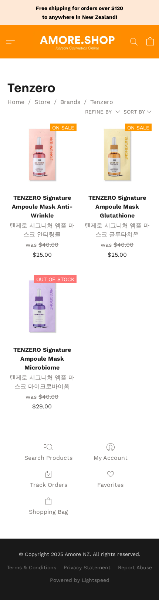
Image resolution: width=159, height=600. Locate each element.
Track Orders (48, 484)
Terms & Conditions (31, 567)
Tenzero (101, 101)
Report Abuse (135, 567)
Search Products (48, 457)
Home (15, 101)
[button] (79, 41)
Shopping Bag (48, 511)
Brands (70, 101)
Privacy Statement (87, 567)
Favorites (110, 484)
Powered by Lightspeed (79, 580)
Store (42, 101)
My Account (111, 457)
